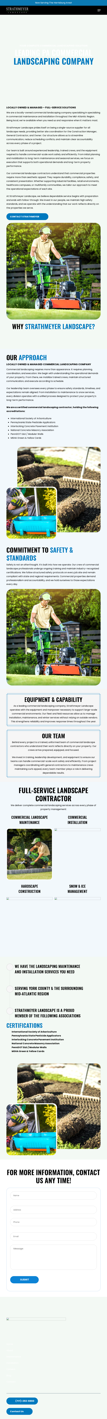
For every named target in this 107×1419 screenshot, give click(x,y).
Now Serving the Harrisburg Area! (53, 2)
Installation (12, 1363)
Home (9, 1344)
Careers (10, 1369)
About (9, 1350)
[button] (99, 10)
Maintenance (13, 1356)
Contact (11, 1381)
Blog (8, 1375)
